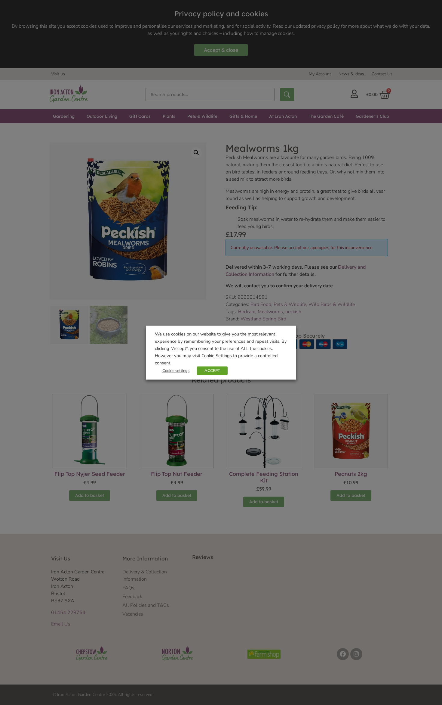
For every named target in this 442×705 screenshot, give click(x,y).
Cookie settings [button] (175, 370)
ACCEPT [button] (212, 370)
